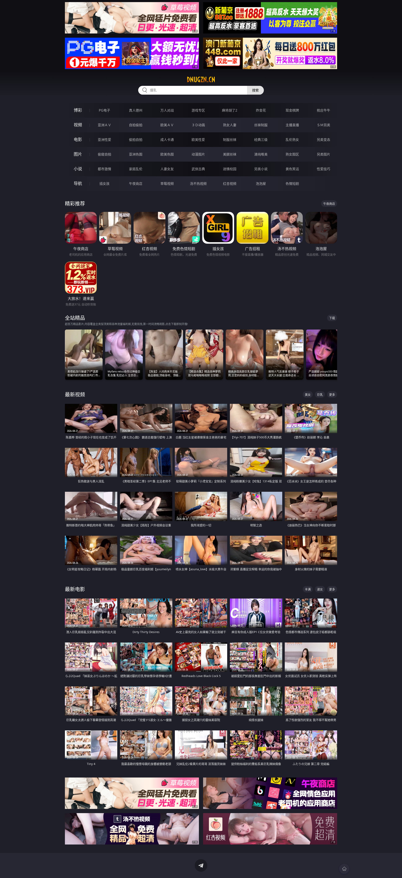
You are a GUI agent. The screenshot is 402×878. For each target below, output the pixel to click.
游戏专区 (198, 110)
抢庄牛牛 (323, 110)
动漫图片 (198, 154)
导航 (78, 183)
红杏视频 (229, 183)
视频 (78, 125)
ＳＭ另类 (323, 125)
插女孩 (104, 183)
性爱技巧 (323, 169)
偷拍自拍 (135, 139)
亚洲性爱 (104, 139)
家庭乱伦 (135, 169)
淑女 (320, 589)
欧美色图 (167, 154)
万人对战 (167, 110)
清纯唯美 (261, 154)
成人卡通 (167, 139)
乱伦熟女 (292, 139)
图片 (78, 154)
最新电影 (75, 589)
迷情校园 (229, 169)
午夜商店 (135, 183)
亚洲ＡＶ (104, 125)
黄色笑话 (292, 169)
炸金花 (261, 110)
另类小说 (261, 169)
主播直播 (292, 125)
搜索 (255, 90)
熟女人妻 (229, 125)
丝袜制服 (261, 125)
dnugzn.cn (201, 79)
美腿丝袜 (229, 154)
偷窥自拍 (104, 154)
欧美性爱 (198, 139)
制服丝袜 (229, 139)
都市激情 (104, 169)
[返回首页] (344, 869)
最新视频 (75, 394)
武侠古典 (198, 169)
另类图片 (323, 154)
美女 (308, 395)
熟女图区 (292, 154)
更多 (332, 395)
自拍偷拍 (135, 125)
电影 (78, 139)
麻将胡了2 (229, 110)
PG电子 (104, 110)
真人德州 (135, 110)
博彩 (78, 110)
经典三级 (261, 139)
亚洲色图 (135, 154)
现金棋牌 (292, 110)
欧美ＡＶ (167, 125)
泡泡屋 (261, 183)
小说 (78, 169)
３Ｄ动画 (198, 125)
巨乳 (320, 395)
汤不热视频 (198, 183)
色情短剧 (292, 183)
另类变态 (323, 139)
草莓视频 (167, 183)
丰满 (308, 589)
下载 (332, 318)
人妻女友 (167, 169)
